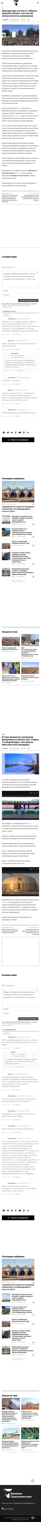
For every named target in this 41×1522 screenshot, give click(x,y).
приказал (18, 173)
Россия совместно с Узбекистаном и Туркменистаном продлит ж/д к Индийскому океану (22, 531)
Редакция (5, 19)
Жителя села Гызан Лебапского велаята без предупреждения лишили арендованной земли (11, 678)
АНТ (19, 108)
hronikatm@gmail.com (28, 1503)
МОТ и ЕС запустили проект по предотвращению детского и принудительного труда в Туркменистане (29, 652)
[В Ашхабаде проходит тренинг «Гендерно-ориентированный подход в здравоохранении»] (6, 572)
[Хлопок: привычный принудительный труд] (6, 544)
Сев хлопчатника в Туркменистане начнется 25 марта (30, 677)
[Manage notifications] (32, 1517)
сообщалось (17, 116)
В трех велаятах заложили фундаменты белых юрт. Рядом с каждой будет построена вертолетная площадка (10, 198)
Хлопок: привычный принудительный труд (20, 542)
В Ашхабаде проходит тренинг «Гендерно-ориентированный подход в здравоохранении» (23, 571)
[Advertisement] (20, 226)
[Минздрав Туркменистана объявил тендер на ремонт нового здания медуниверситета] (6, 519)
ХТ (2, 8)
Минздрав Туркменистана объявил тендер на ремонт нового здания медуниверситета (22, 519)
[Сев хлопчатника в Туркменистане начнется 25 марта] (30, 668)
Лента (3, 504)
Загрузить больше (17, 581)
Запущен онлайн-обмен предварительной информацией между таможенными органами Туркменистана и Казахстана (21, 557)
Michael (21, 355)
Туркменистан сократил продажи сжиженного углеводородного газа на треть (18, 508)
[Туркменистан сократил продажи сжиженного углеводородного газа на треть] (18, 491)
